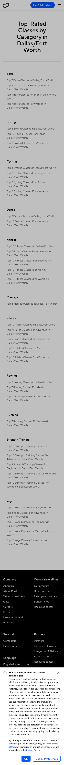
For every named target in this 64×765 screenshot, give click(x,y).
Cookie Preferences (47, 758)
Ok (26, 758)
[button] (58, 673)
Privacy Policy (33, 750)
